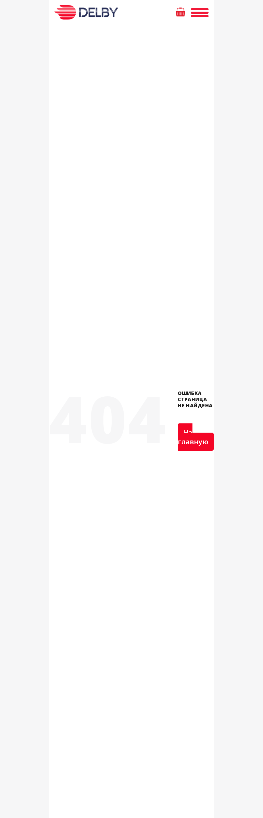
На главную (193, 437)
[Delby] (84, 12)
